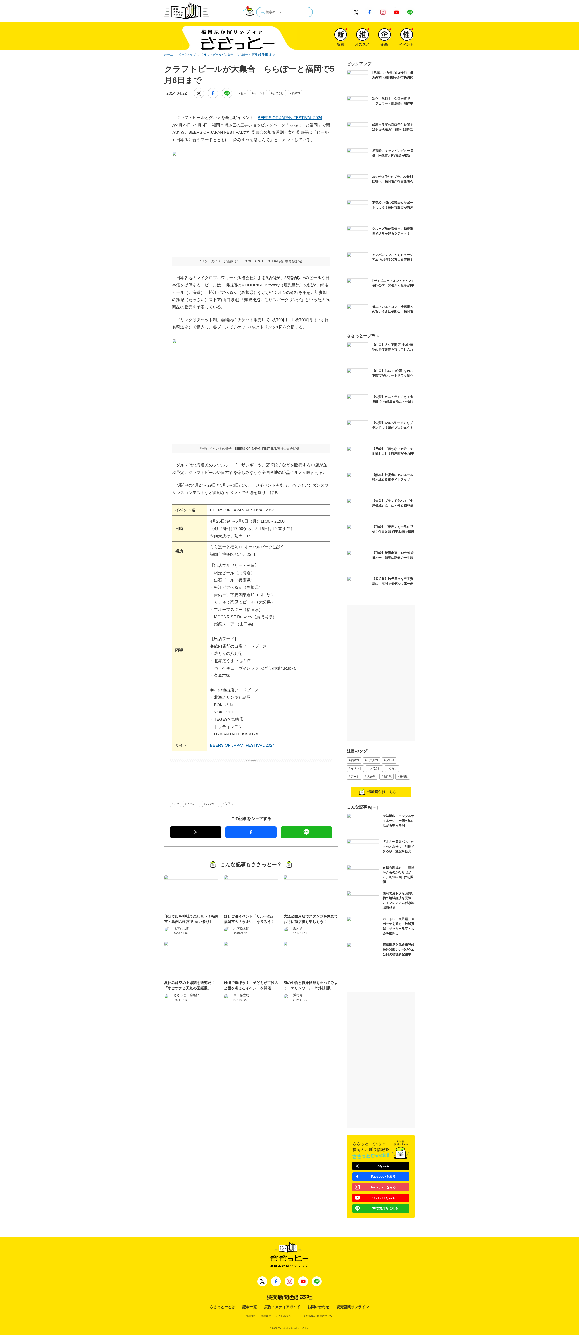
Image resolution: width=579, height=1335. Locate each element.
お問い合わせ (318, 1307)
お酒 (243, 93)
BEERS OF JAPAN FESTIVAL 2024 (290, 117)
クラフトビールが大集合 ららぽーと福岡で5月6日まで (238, 54)
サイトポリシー (284, 1316)
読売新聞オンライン (353, 1307)
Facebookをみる (383, 1176)
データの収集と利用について (315, 1316)
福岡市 (296, 93)
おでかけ (278, 93)
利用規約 (266, 1316)
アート (355, 776)
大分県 (371, 776)
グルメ (390, 760)
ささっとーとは (222, 1307)
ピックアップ (187, 54)
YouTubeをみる (383, 1198)
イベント (259, 93)
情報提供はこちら (382, 792)
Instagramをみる (383, 1187)
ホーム (168, 54)
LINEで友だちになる (383, 1208)
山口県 (387, 776)
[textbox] (284, 12)
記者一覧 (249, 1307)
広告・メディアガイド (282, 1307)
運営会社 (251, 1316)
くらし (393, 768)
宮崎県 (404, 776)
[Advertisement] (251, 773)
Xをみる (383, 1166)
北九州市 (372, 760)
